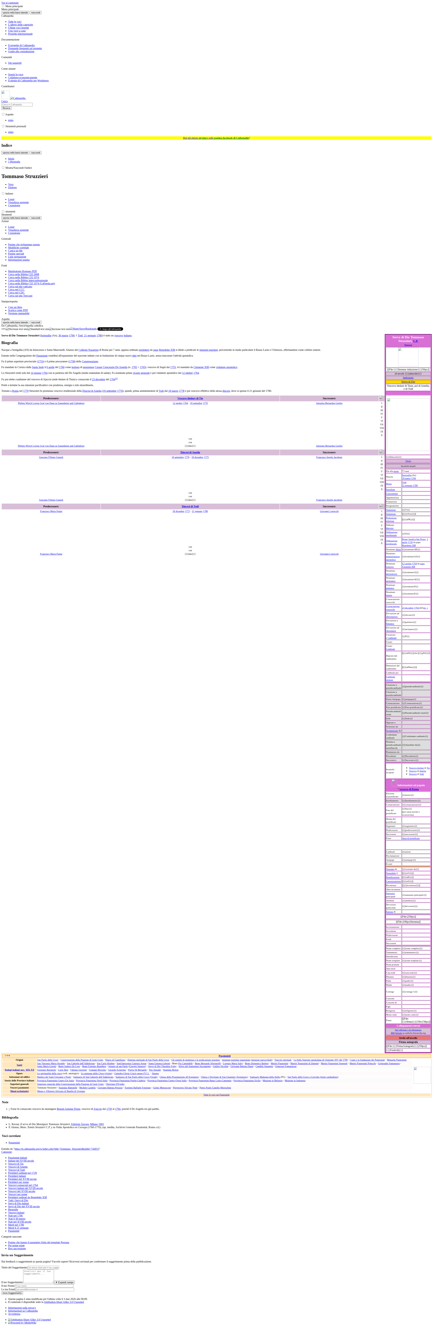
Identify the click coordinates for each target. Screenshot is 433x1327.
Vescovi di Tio (16, 1163)
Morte (389, 484)
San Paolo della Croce (47, 1060)
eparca (389, 595)
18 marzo (173, 390)
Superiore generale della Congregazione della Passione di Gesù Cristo (70, 1084)
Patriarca (390, 623)
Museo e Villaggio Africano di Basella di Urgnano (61, 1091)
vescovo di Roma (409, 789)
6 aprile (50, 367)
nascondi (35, 12)
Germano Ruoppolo (46, 1070)
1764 (414, 563)
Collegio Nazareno (88, 349)
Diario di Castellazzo (115, 1060)
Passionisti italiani (17, 1157)
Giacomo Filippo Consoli (51, 457)
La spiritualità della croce (49, 1073)
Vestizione (391, 510)
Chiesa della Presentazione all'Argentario (179, 1077)
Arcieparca (391, 630)
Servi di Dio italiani (18, 1203)
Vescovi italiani (16, 1212)
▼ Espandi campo (64, 1282)
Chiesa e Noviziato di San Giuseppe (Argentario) (224, 1077)
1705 (134, 367)
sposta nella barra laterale (15, 12)
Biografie (13, 1209)
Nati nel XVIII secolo (19, 1221)
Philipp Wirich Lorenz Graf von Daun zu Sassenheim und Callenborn (51, 403)
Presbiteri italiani (17, 1176)
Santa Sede (38, 367)
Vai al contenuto (10, 2)
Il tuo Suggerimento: (12, 1282)
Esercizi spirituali (283, 1060)
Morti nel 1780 (16, 1224)
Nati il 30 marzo (16, 1218)
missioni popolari (208, 349)
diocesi (226, 390)
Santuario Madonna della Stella (265, 1077)
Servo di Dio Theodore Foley (162, 1066)
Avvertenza (14, 1313)
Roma (15, 390)
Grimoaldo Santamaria (389, 1063)
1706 (413, 478)
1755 (173, 367)
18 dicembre (197, 457)
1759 (109, 1108)
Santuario (390, 893)
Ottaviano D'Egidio (115, 1084)
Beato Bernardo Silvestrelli (208, 1063)
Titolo (408, 461)
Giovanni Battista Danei (242, 1066)
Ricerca (6, 108)
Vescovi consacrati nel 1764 (23, 1185)
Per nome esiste (16, 1245)
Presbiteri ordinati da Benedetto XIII (27, 1197)
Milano (94, 1124)
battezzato (408, 377)
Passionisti (42, 355)
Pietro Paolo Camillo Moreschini (215, 1087)
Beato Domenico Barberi (257, 1063)
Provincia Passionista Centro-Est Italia (55, 1080)
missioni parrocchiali (262, 1060)
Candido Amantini (264, 1066)
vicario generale (141, 372)
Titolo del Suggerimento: (14, 1267)
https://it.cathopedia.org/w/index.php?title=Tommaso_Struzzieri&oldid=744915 (57, 1148)
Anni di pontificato (411, 838)
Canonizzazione (393, 881)
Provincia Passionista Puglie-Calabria (127, 1080)
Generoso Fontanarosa (285, 1066)
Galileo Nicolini (220, 1066)
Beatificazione (393, 877)
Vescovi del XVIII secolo (21, 1191)
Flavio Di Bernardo (137, 1070)
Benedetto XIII (409, 545)
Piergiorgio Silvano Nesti (185, 1087)
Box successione (17, 1248)
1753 (40, 361)
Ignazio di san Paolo (118, 1066)
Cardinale (392, 638)
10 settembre (110, 390)
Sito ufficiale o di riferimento (408, 1030)
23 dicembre (408, 608)
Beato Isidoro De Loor (69, 1066)
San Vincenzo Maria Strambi (51, 1063)
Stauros (155, 1073)
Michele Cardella (87, 1087)
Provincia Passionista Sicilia (247, 1080)
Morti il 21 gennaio (18, 1227)
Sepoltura (390, 489)
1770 (26, 390)
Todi (404, 482)
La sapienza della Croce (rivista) (96, 1073)
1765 (142, 367)
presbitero (144, 349)
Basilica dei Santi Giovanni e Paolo (54, 1077)
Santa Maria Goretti (46, 1066)
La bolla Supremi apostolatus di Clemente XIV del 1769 (321, 1060)
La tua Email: (8, 1289)
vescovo (390, 566)
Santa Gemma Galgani (159, 1063)
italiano (128, 335)
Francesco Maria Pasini (51, 511)
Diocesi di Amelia (91, 390)
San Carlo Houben (106, 1063)
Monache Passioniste (397, 1060)
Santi (19, 1065)
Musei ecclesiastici (19, 1091)
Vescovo (408, 345)
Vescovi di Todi (16, 1169)
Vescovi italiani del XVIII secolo (25, 1188)
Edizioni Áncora (80, 1124)
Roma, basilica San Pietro (414, 539)
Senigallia (407, 475)
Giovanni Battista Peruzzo (110, 1087)
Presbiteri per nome (18, 1182)
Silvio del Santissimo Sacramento (195, 1066)
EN (393, 1033)
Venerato (390, 869)
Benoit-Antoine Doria (68, 1108)
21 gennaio (407, 485)
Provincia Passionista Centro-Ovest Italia (167, 1080)
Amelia (422, 771)
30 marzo (406, 478)
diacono (390, 528)
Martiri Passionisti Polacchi (363, 1063)
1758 (72, 361)
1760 (61, 367)
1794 (117, 1108)
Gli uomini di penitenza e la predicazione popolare (196, 1060)
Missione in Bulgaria (272, 1080)
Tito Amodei (155, 1070)
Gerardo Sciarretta (117, 1070)
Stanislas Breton (170, 1070)
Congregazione (90, 361)
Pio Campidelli (185, 1063)
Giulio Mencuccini (162, 1087)
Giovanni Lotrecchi (329, 511)
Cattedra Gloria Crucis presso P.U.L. (132, 1073)
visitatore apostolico (226, 367)
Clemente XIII (201, 367)
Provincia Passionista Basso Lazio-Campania (210, 1080)
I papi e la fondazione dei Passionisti (367, 1060)
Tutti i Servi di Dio (18, 1200)
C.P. (415, 341)
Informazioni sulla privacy (22, 1307)
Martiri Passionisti (279, 1063)
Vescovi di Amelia (18, 1166)
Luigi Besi (63, 1070)
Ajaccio (98, 1108)
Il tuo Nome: (8, 1285)
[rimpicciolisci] (17, 329)
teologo (75, 367)
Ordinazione (391, 532)
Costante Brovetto (97, 1070)
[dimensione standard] (38, 329)
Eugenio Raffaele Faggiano (138, 1087)
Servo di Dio (408, 381)
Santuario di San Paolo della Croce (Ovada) (136, 1077)
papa (155, 349)
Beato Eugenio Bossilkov (94, 1066)
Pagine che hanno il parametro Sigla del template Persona (38, 1242)
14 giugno (36, 372)
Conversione (392, 493)
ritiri (134, 355)
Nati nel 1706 (15, 1215)
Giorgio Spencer (137, 1066)
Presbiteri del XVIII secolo (22, 1179)
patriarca (390, 588)
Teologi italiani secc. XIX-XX (19, 1070)
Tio (428, 768)
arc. (424, 608)
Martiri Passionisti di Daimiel (304, 1063)
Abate (398, 549)
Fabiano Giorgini (78, 1070)
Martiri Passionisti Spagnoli (334, 1063)
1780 (415, 485)
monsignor (88, 367)
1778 (181, 390)
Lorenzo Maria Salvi (233, 1063)
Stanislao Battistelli (68, 1087)
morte (396, 471)
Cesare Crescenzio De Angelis (111, 367)
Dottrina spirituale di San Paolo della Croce (148, 1060)
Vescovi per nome (17, 1194)
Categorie (6, 1151)
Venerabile (391, 873)
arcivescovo (391, 574)
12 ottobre (407, 563)
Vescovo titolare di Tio (190, 398)
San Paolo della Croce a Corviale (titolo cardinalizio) (313, 1077)
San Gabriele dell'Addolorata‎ (81, 1063)
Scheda (398, 1033)
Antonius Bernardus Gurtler (329, 403)
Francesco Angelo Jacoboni (329, 457)
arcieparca (390, 581)
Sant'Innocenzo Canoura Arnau (131, 1063)
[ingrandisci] (59, 329)
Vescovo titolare (416, 768)
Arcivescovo (392, 616)
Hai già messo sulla (216, 138)
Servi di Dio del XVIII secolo (24, 1206)
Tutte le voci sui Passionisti (216, 1094)
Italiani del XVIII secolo (21, 1160)
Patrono (389, 911)
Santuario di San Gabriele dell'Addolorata (93, 1077)
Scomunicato (392, 730)
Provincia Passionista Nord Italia (91, 1080)
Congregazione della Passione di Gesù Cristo (82, 1060)
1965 (101, 1124)
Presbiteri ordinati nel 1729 (22, 1173)
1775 (206, 457)
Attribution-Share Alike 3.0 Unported (64, 1302)
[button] (3, 6)
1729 (410, 542)
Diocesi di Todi (190, 506)
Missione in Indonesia (295, 1080)
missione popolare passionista (236, 1060)
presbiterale (391, 535)
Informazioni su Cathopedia (23, 1310)
